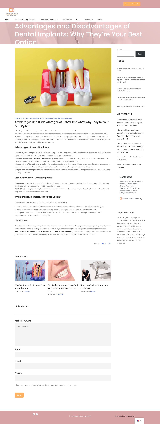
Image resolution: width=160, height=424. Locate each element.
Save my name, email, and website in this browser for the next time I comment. (46, 385)
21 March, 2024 (19, 118)
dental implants (66, 118)
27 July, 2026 (19, 291)
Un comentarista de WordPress (129, 157)
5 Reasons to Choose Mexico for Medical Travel (130, 136)
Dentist (28, 118)
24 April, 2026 (52, 294)
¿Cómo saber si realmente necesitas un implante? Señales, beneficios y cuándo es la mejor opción (131, 79)
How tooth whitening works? (127, 125)
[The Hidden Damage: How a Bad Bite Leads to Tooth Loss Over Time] (63, 270)
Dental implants (39, 158)
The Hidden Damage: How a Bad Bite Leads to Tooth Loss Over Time (63, 288)
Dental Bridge (56, 118)
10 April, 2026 (85, 291)
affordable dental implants (41, 118)
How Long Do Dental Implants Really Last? (130, 106)
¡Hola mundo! (121, 160)
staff (97, 243)
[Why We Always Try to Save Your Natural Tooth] (30, 270)
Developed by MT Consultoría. (125, 416)
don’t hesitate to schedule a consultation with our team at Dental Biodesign (44, 231)
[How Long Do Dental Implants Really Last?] (96, 270)
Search (119, 50)
